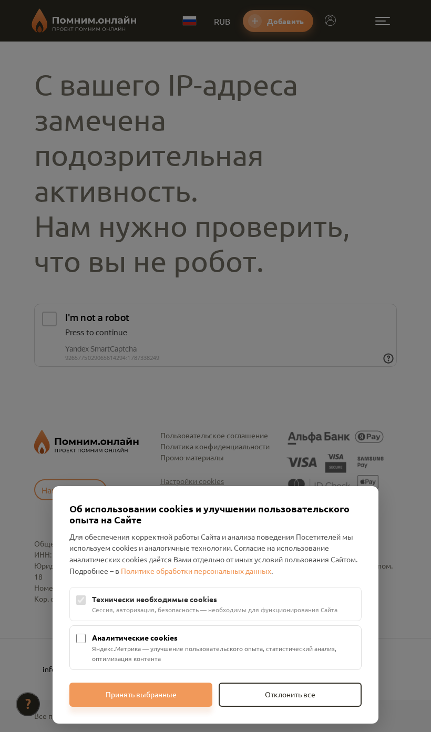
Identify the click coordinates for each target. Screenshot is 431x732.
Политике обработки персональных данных (196, 570)
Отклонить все (290, 694)
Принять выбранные (141, 694)
